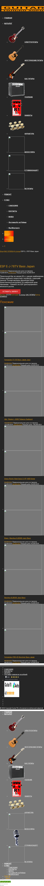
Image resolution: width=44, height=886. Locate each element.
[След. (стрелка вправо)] (3, 885)
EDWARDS (3, 296)
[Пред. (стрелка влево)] (1, 885)
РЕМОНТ (8, 194)
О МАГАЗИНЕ (13, 205)
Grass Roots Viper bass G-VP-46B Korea (19, 479)
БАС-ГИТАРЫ (8, 251)
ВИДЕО (11, 217)
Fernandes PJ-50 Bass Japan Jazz (17, 360)
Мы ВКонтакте (14, 228)
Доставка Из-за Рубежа (17, 222)
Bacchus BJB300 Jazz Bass (14, 598)
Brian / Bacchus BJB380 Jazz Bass (17, 538)
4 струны (17, 251)
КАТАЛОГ (8, 24)
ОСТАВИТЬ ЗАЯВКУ (10, 292)
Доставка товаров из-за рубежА (15, 674)
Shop (2, 251)
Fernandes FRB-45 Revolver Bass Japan (19, 657)
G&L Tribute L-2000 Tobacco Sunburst (18, 419)
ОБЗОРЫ (7, 673)
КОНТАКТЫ (13, 211)
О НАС (7, 200)
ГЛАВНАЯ (8, 18)
